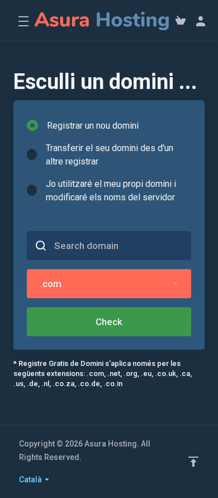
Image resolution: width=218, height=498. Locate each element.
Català (31, 479)
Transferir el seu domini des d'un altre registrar (109, 155)
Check (109, 321)
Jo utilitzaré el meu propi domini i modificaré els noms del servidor (111, 190)
